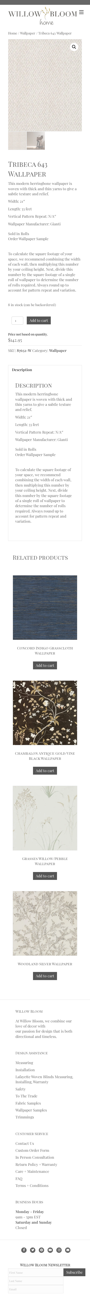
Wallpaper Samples (31, 1110)
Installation (25, 1069)
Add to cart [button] (45, 665)
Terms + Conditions (31, 1185)
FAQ (18, 1178)
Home (12, 33)
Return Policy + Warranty (36, 1164)
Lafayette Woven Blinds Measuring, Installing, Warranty (44, 1079)
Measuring (24, 1062)
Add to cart (39, 320)
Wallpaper (27, 33)
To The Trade (26, 1095)
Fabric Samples (28, 1103)
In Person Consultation (34, 1157)
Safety (20, 1088)
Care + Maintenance (32, 1171)
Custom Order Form (32, 1150)
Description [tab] (22, 369)
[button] (74, 47)
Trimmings (24, 1116)
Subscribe (74, 1272)
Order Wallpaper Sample (28, 238)
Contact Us (24, 1143)
